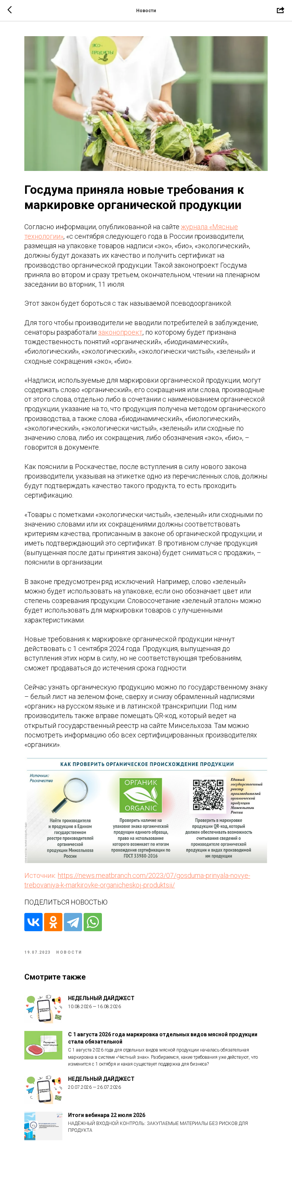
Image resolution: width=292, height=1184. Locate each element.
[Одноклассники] (53, 922)
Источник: (41, 875)
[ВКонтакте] (33, 922)
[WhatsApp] (93, 922)
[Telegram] (73, 922)
